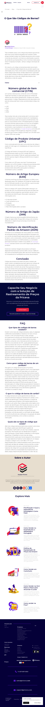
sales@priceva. (36, 647)
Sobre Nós (19, 648)
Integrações (6, 649)
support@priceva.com (37, 648)
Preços (6, 662)
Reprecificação (19, 629)
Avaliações (19, 649)
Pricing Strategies (9, 48)
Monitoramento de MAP (21, 631)
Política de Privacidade (21, 652)
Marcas (5, 625)
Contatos (18, 647)
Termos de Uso (19, 650)
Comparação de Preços (21, 638)
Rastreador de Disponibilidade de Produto (24, 630)
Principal (7, 9)
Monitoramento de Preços (21, 628)
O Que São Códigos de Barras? (23, 9)
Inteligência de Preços (21, 636)
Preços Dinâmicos (20, 635)
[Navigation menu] (2, 11)
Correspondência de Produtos (22, 637)
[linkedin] (21, 488)
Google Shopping (26, 129)
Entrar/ (19, 657)
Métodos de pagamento (24, 660)
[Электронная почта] (14, 488)
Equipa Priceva (10, 46)
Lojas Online (6, 627)
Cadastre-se (24, 657)
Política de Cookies (20, 653)
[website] (17, 488)
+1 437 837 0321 (36, 645)
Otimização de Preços (21, 632)
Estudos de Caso (7, 651)
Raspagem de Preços (20, 639)
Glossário (5, 652)
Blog (13, 9)
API (5, 655)
